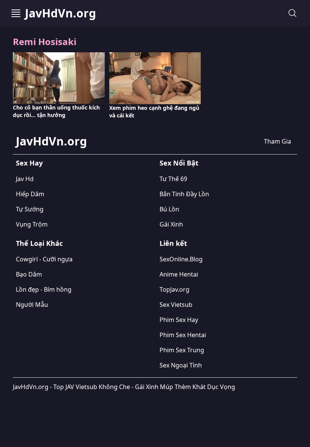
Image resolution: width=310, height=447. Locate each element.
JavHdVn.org (60, 13)
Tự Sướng (29, 209)
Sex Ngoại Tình (181, 365)
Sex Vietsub (176, 304)
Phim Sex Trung (182, 350)
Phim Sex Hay (179, 320)
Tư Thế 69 (173, 179)
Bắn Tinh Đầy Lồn (184, 194)
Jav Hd (25, 179)
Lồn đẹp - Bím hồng (43, 289)
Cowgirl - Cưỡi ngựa (44, 259)
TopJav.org (174, 289)
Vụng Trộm (32, 224)
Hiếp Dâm (30, 194)
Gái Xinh (171, 224)
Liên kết (173, 243)
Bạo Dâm (29, 274)
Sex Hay (29, 162)
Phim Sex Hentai (183, 335)
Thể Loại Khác (39, 243)
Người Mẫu (32, 304)
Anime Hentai (179, 274)
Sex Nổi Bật (179, 162)
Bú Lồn (169, 209)
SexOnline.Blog (181, 259)
